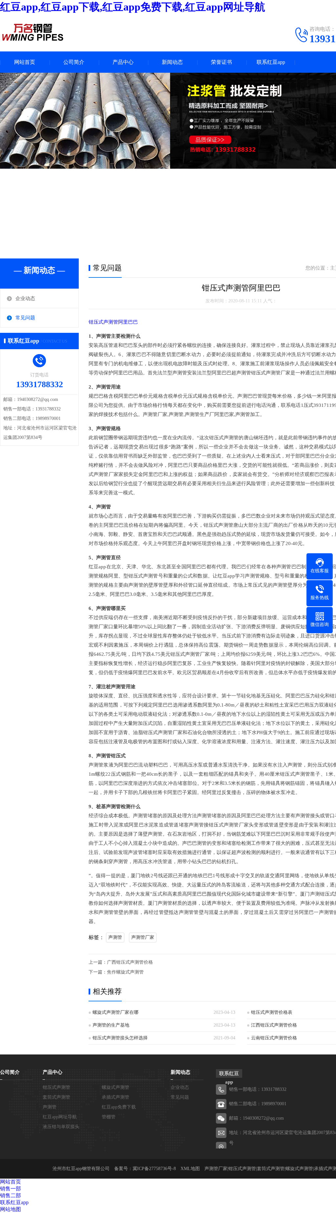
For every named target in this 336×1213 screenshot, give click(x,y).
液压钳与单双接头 (61, 1126)
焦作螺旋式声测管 (125, 972)
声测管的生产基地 (111, 1025)
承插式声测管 (115, 1097)
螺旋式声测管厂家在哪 (115, 1012)
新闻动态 (172, 62)
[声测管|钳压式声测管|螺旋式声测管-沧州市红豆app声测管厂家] (33, 32)
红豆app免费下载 (119, 1107)
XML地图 (190, 1168)
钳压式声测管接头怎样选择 (120, 1037)
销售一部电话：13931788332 (257, 1089)
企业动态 (25, 298)
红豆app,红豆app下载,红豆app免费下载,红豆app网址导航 (132, 7)
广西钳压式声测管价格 (130, 962)
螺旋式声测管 (115, 1087)
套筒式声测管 (56, 1097)
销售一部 (10, 1188)
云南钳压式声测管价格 (274, 1037)
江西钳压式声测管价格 (274, 1025)
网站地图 (10, 1209)
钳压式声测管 (56, 1087)
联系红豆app (271, 62)
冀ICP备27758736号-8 (154, 1168)
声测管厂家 (142, 937)
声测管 (115, 937)
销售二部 (10, 1195)
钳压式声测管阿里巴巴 (113, 322)
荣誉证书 (221, 62)
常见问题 (25, 317)
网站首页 (24, 62)
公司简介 (73, 62)
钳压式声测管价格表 (271, 1012)
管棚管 (109, 1116)
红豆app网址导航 (60, 1116)
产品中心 (123, 62)
